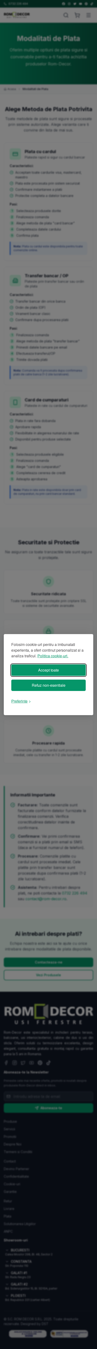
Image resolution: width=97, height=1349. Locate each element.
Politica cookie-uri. (52, 656)
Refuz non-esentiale (48, 685)
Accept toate (48, 670)
